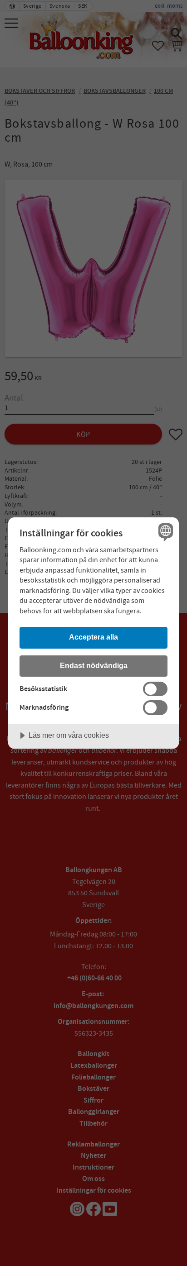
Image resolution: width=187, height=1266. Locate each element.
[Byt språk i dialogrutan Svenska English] (164, 531)
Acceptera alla (93, 637)
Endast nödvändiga (94, 665)
